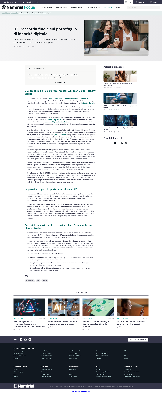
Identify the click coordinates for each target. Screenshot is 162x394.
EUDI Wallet (14, 13)
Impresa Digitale (87, 318)
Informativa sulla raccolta (81, 392)
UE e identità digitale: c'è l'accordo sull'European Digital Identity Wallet (53, 75)
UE (38, 281)
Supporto (141, 2)
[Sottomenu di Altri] (119, 7)
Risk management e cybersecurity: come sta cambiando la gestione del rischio (29, 324)
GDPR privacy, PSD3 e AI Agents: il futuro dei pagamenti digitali (120, 106)
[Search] (129, 7)
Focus (130, 2)
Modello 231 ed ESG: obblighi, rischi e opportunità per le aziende (95, 324)
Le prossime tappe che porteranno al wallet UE (45, 78)
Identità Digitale (122, 318)
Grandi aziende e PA (9, 2)
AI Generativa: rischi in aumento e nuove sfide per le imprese (63, 322)
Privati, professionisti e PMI (29, 2)
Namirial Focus (6, 13)
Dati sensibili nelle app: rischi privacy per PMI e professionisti (118, 84)
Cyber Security (18, 318)
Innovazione (29, 281)
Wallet (45, 281)
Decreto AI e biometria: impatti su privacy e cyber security (131, 322)
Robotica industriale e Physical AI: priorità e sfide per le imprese (120, 128)
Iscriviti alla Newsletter (139, 339)
